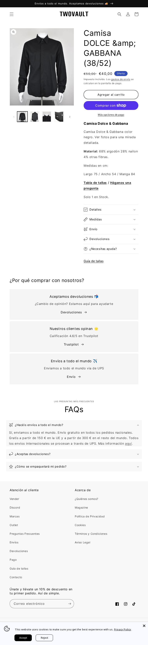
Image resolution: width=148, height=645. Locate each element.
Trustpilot (71, 344)
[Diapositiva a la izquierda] (14, 116)
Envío (71, 377)
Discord (15, 507)
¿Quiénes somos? (86, 498)
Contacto (16, 577)
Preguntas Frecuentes (25, 533)
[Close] (144, 626)
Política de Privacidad (90, 516)
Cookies (80, 525)
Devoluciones (71, 312)
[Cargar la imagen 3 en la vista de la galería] (47, 116)
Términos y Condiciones (91, 533)
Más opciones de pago (111, 114)
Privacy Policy (122, 629)
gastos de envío (120, 79)
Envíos (14, 542)
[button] (11, 14)
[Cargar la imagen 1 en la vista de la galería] (22, 116)
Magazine (81, 507)
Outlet (14, 525)
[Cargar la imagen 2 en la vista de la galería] (34, 116)
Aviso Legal (82, 542)
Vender (14, 498)
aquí (128, 443)
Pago (13, 559)
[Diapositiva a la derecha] (70, 116)
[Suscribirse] (69, 603)
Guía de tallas (93, 261)
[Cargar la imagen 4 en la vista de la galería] (59, 116)
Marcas (15, 516)
